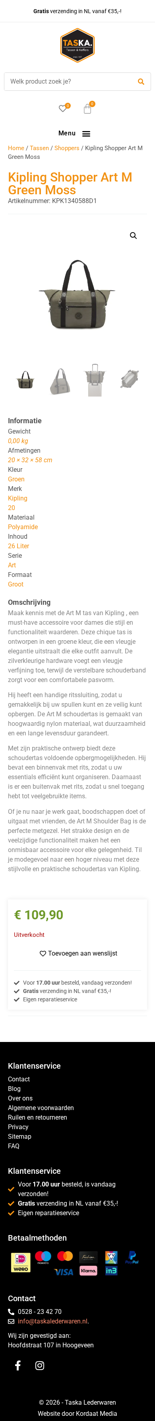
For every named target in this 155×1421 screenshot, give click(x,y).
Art (12, 565)
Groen (16, 479)
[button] (86, 133)
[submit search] (141, 81)
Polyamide (23, 527)
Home (16, 148)
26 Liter (18, 546)
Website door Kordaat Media (77, 1413)
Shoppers (66, 148)
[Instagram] (40, 1366)
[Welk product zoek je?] (66, 81)
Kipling (17, 498)
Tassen (39, 148)
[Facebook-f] (18, 1366)
